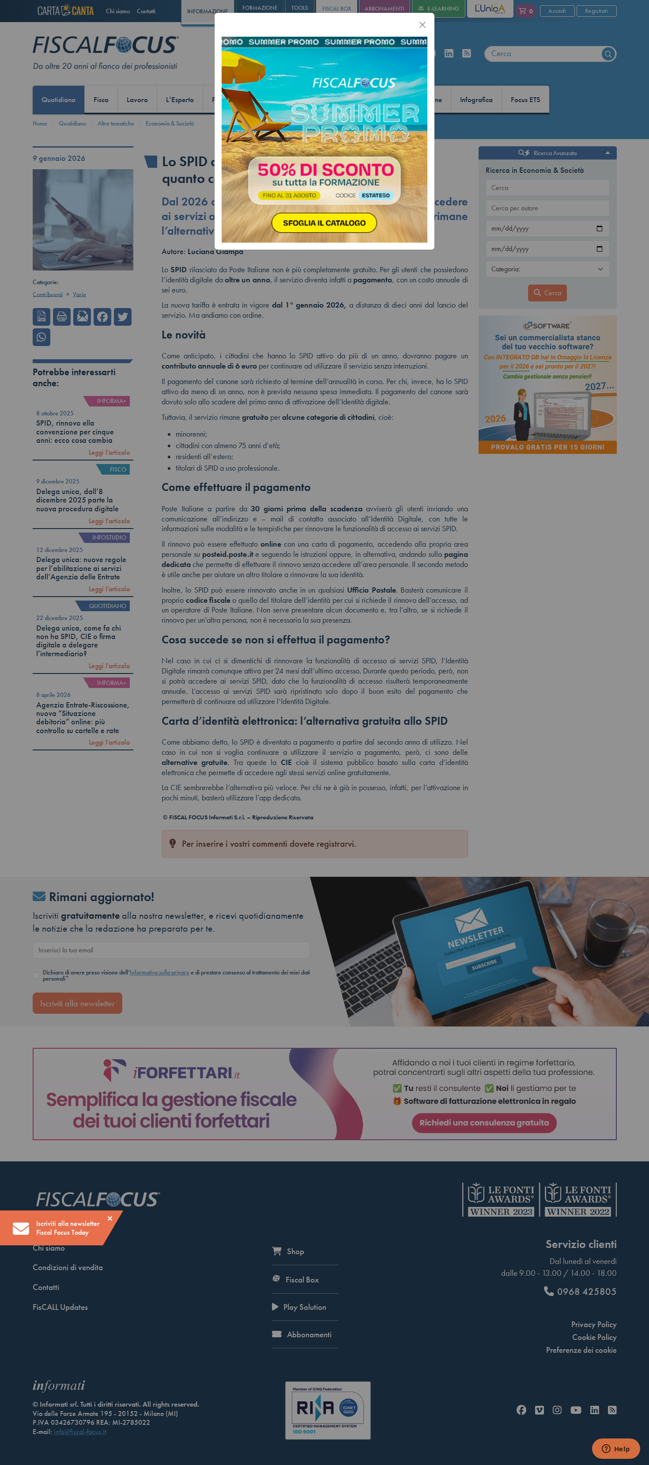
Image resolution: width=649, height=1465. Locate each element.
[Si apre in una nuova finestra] (324, 139)
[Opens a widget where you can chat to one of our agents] (616, 1449)
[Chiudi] (422, 25)
